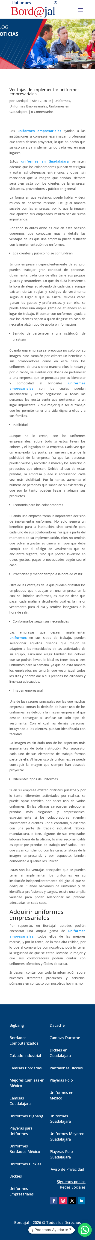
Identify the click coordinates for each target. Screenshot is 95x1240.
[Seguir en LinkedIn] (81, 1200)
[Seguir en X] (72, 1200)
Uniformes (62, 101)
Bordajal (21, 101)
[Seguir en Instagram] (63, 1200)
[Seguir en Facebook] (53, 1200)
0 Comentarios (42, 112)
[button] (85, 1230)
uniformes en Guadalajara (45, 161)
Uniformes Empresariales (28, 106)
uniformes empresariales (39, 131)
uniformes (18, 637)
